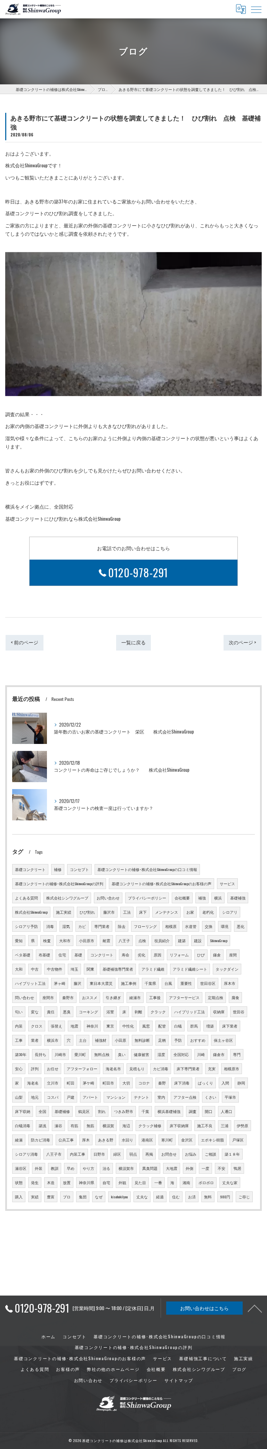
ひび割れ (87, 912)
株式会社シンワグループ (67, 898)
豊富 (51, 1196)
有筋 (74, 1125)
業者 (35, 1040)
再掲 (149, 1154)
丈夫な (142, 1196)
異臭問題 (149, 1168)
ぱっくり (205, 1083)
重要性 (186, 983)
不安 (221, 1168)
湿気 (66, 926)
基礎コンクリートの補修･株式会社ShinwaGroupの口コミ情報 (147, 869)
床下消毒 (181, 1083)
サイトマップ (178, 1380)
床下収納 (22, 1111)
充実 (212, 1068)
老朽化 (208, 912)
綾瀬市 (135, 997)
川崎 (201, 1054)
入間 (225, 1083)
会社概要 (182, 898)
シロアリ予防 (26, 926)
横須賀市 (126, 1168)
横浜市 (52, 1040)
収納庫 (219, 1011)
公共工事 (66, 1139)
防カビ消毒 (40, 1139)
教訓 (54, 1168)
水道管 (190, 926)
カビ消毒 (160, 1068)
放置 (67, 1182)
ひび (201, 954)
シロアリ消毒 (26, 1154)
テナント (141, 1097)
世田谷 (238, 1011)
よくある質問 (26, 898)
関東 (90, 969)
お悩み (190, 1154)
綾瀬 (19, 1139)
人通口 (226, 1111)
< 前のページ (24, 642)
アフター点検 (184, 1097)
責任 (51, 1011)
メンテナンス (166, 912)
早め (70, 1168)
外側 (189, 1168)
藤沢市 (109, 912)
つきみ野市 (123, 1111)
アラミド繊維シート (190, 969)
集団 (83, 1196)
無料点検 (102, 1054)
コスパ (52, 1097)
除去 (122, 926)
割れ (102, 1111)
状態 (19, 1182)
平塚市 (230, 1097)
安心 (19, 1068)
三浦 (224, 1125)
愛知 (19, 940)
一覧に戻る (133, 642)
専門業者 (102, 926)
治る (106, 1168)
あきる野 (105, 1139)
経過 (160, 1196)
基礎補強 (237, 898)
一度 (205, 1168)
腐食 (235, 997)
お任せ (52, 1068)
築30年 (20, 1054)
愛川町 (80, 1054)
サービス (227, 883)
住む (176, 1196)
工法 (127, 912)
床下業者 (229, 1026)
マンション (116, 1097)
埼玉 (74, 969)
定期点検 (215, 997)
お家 (190, 912)
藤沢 (77, 983)
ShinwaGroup (218, 940)
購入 (19, 1196)
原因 (157, 954)
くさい (210, 1097)
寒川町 (167, 1139)
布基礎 (44, 954)
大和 (19, 969)
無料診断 (142, 1040)
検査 (47, 940)
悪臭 (67, 1011)
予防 (178, 1040)
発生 (35, 1182)
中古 (35, 969)
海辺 (126, 1125)
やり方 (88, 1168)
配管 (162, 1026)
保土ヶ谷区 (223, 1040)
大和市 (65, 940)
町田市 (108, 1083)
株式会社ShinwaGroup (31, 912)
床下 (143, 912)
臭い (122, 1054)
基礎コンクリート (30, 869)
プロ (67, 1196)
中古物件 (54, 969)
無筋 (90, 1125)
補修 (58, 869)
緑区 (117, 1154)
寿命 (125, 954)
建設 (198, 940)
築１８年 (232, 1154)
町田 (70, 1083)
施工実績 (63, 912)
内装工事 (77, 1154)
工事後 (155, 997)
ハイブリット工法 (30, 983)
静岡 (241, 1083)
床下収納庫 (179, 1125)
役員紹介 (162, 940)
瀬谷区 (20, 1168)
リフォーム (179, 954)
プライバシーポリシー (147, 898)
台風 (168, 983)
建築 (182, 940)
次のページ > (242, 642)
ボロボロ (206, 1182)
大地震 (171, 1168)
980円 (225, 1196)
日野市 (99, 1154)
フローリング (145, 926)
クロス (36, 1026)
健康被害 (141, 1054)
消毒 (50, 926)
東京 (110, 1026)
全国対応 (181, 1054)
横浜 (218, 898)
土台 (83, 1040)
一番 (158, 1182)
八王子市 (54, 1154)
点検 (142, 940)
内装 (19, 1026)
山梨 (19, 1097)
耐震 (106, 940)
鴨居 (237, 1168)
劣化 (141, 954)
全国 (42, 1111)
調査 (192, 1111)
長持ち (40, 1054)
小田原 (120, 1040)
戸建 (70, 1097)
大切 (126, 1083)
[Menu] (256, 9)
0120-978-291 (138, 572)
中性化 (128, 1026)
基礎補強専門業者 (118, 969)
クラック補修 (149, 1125)
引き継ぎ (113, 997)
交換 (208, 926)
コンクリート (101, 954)
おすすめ (197, 1040)
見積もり (137, 1068)
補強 (202, 898)
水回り (127, 1139)
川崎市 (60, 1054)
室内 (161, 1097)
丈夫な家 (229, 1182)
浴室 (110, 1011)
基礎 (78, 954)
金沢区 (187, 1139)
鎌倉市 (219, 1054)
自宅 (106, 1182)
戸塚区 (238, 1139)
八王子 (124, 940)
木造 (51, 1182)
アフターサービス (184, 997)
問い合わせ (24, 997)
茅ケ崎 (88, 1083)
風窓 (146, 1026)
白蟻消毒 (22, 1125)
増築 (210, 1026)
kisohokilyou (119, 1196)
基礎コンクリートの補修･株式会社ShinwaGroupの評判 (59, 883)
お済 (192, 1196)
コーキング (88, 1011)
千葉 (145, 1111)
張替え (56, 1026)
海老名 (33, 1083)
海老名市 (113, 1068)
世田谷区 (208, 983)
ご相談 (210, 1154)
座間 (233, 954)
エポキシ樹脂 (212, 1139)
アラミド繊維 (152, 969)
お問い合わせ (108, 898)
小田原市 (86, 940)
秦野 (162, 1083)
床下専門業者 (188, 1068)
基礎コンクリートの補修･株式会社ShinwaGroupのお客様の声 (161, 883)
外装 (38, 1168)
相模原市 (231, 1068)
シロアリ (229, 912)
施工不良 (204, 1125)
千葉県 (150, 983)
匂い (19, 1011)
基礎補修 (62, 1111)
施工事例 (128, 983)
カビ (82, 926)
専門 (237, 1054)
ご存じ (244, 1196)
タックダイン (227, 969)
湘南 (186, 1182)
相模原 (171, 926)
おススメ (89, 997)
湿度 (161, 1054)
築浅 (42, 1125)
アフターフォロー (82, 1068)
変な (35, 1011)
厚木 (86, 1139)
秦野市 (68, 997)
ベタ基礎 (22, 954)
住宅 (62, 954)
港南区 (147, 1139)
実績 (35, 1196)
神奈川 (92, 1026)
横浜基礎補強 (168, 1111)
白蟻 (178, 1026)
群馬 (194, 1026)
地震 (74, 1026)
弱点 (133, 1154)
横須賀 (108, 1125)
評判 (35, 1068)
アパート (90, 1097)
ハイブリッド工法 (189, 1011)
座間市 (48, 997)
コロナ (144, 1083)
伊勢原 (242, 1125)
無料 (208, 1196)
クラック (158, 1011)
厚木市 (229, 983)
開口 (208, 1111)
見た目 (140, 1182)
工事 (19, 1040)
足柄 (162, 1040)
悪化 (240, 926)
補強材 (100, 1040)
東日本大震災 (101, 983)
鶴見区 (84, 1111)
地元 (35, 1097)
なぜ (99, 1196)
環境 (224, 926)
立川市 (52, 1083)
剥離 (138, 1011)
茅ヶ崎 (59, 983)
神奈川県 (86, 1182)
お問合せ (169, 1154)
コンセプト (79, 869)
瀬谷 (58, 1125)
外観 (122, 1182)
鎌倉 (217, 954)
